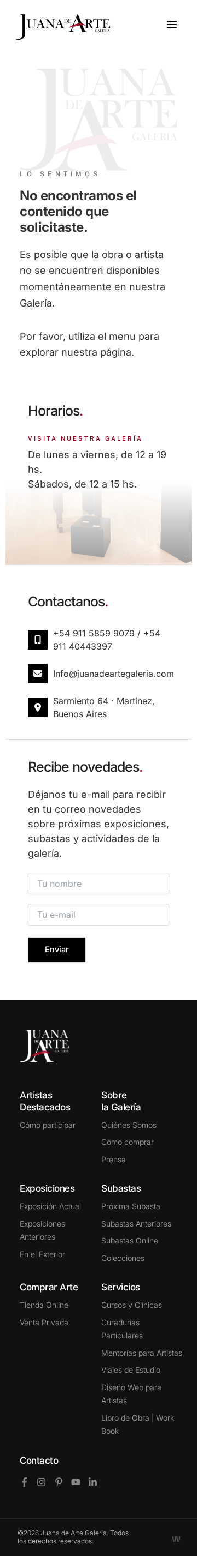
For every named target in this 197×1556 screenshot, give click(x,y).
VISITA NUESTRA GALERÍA (85, 438)
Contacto (39, 1460)
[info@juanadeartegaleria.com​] (38, 673)
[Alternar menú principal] (171, 24)
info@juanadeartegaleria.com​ (113, 673)
